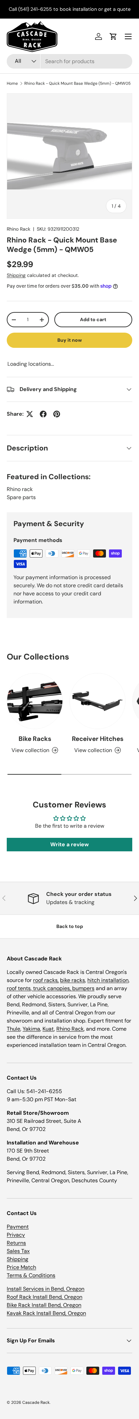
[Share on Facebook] (43, 414)
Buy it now (69, 340)
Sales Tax (18, 1251)
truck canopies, (52, 988)
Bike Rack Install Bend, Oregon (44, 1305)
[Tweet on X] (29, 414)
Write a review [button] (69, 844)
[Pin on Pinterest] (56, 414)
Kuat (48, 1028)
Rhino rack (20, 489)
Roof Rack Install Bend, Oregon (44, 1296)
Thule (13, 1028)
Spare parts (21, 497)
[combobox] (69, 61)
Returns (16, 1242)
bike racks (72, 980)
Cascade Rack (36, 1402)
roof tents (19, 988)
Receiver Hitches (97, 738)
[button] (113, 36)
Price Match (21, 1267)
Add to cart (93, 319)
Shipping (16, 275)
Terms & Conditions (31, 1275)
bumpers (83, 988)
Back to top (69, 926)
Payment (18, 1226)
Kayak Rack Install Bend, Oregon (46, 1313)
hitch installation (108, 980)
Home (12, 83)
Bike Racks (35, 738)
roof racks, (46, 980)
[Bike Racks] (34, 701)
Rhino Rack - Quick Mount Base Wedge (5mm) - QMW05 (77, 83)
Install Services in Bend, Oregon (45, 1288)
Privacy (16, 1234)
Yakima (31, 1028)
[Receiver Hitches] (97, 701)
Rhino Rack (18, 229)
